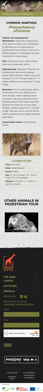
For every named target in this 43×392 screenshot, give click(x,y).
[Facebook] (21, 296)
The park (10, 277)
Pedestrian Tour (27, 14)
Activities (10, 286)
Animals (15, 14)
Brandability (29, 377)
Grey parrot (21, 229)
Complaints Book (12, 378)
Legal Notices (12, 373)
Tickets (8, 281)
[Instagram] (25, 296)
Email (6, 320)
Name (6, 309)
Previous (19, 244)
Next (24, 244)
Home (7, 14)
